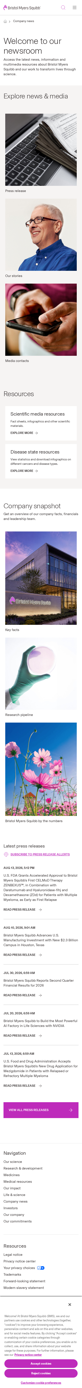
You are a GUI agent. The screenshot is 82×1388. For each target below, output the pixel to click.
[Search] (63, 7)
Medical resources (17, 1181)
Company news (23, 21)
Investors (10, 1208)
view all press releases (29, 1110)
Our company (13, 1215)
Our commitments (17, 1221)
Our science (12, 1162)
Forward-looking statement (24, 1281)
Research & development (22, 1168)
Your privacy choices (19, 1268)
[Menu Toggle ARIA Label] (75, 7)
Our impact (12, 1188)
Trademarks (12, 1274)
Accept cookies (41, 1363)
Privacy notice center (19, 1261)
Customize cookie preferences (41, 1382)
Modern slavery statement (23, 1288)
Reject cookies (41, 1373)
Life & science (14, 1195)
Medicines (11, 1175)
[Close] (70, 1304)
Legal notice (13, 1254)
